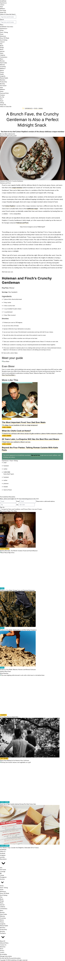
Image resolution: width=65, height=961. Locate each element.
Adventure (3, 36)
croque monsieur (17, 187)
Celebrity (2, 55)
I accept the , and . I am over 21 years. (22, 509)
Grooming (3, 66)
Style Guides (3, 63)
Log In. (12, 474)
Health (2, 74)
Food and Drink (4, 93)
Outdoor (2, 95)
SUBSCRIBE (6, 472)
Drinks (2, 30)
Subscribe (8, 14)
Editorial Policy (4, 943)
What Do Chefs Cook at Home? (16, 431)
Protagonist (3, 877)
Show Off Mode (4, 38)
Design (2, 47)
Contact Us (3, 945)
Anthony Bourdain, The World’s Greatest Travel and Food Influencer (19, 551)
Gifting (2, 103)
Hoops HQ (3, 12)
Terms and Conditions (14, 509)
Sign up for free (35, 455)
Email (17, 501)
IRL (1, 873)
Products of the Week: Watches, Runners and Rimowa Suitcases (18, 669)
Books (1, 46)
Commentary (3, 57)
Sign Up (2, 507)
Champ (2, 875)
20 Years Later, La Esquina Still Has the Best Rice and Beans (30, 439)
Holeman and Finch (22, 223)
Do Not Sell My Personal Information (10, 958)
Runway (2, 61)
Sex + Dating (4, 758)
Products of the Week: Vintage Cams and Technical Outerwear (17, 590)
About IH (2, 941)
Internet (2, 51)
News (1, 59)
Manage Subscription (6, 956)
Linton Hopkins (10, 206)
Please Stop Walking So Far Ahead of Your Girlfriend (14, 760)
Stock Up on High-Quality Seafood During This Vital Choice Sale (18, 804)
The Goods (3, 10)
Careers (2, 952)
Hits (1, 868)
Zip (17, 504)
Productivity (3, 82)
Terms (1, 949)
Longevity (2, 76)
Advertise (2, 947)
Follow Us (3, 14)
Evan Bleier (5, 134)
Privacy (2, 950)
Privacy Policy (27, 509)
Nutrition (2, 80)
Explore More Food (5, 671)
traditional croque (32, 208)
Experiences (3, 3)
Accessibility (3, 954)
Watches (2, 65)
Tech (1, 99)
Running (2, 84)
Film (1, 44)
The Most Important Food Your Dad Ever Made (24, 422)
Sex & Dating (3, 40)
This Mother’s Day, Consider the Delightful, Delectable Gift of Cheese (19, 847)
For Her (2, 97)
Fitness (2, 72)
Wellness (2, 8)
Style (1, 7)
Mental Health (4, 78)
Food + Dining (4, 32)
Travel (1, 34)
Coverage (2, 871)
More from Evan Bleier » (9, 375)
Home (1, 91)
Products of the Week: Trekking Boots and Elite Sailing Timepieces (18, 630)
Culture (2, 5)
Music (1, 49)
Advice (2, 70)
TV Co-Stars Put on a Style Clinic (9, 717)
